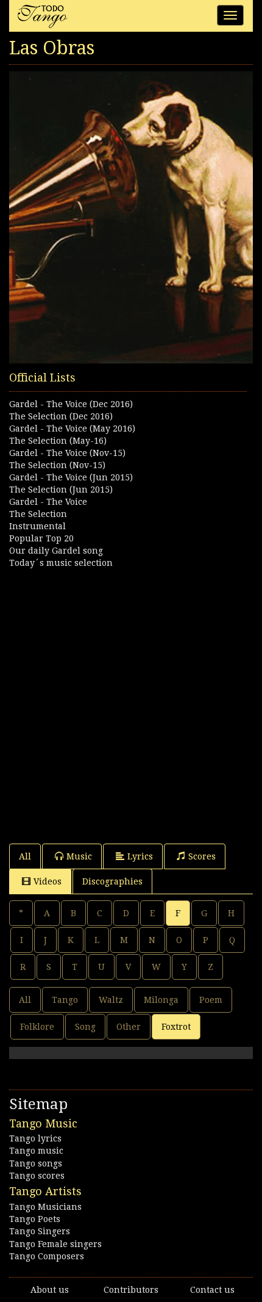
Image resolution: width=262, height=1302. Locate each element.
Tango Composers (46, 1256)
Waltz (111, 1000)
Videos (48, 881)
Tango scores (37, 1176)
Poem (210, 1000)
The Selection (38, 514)
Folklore (37, 1027)
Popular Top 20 (41, 538)
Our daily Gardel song (56, 550)
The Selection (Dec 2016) (61, 416)
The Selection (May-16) (58, 441)
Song (85, 1027)
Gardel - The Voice (48, 502)
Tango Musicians (45, 1207)
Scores (202, 856)
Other (128, 1027)
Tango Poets (34, 1219)
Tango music (36, 1151)
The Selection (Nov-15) (57, 465)
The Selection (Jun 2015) (61, 489)
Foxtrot (176, 1027)
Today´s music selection (61, 563)
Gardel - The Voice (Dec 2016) (71, 404)
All (25, 856)
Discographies (112, 881)
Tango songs (35, 1163)
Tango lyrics (35, 1138)
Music (79, 856)
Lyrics (140, 856)
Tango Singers (39, 1231)
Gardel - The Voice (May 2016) (72, 428)
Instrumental (37, 526)
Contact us (212, 1290)
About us (49, 1290)
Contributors (131, 1290)
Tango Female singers (55, 1244)
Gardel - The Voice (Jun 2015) (71, 477)
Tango (65, 1000)
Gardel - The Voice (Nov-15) (67, 453)
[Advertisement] (131, 700)
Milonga (161, 1000)
